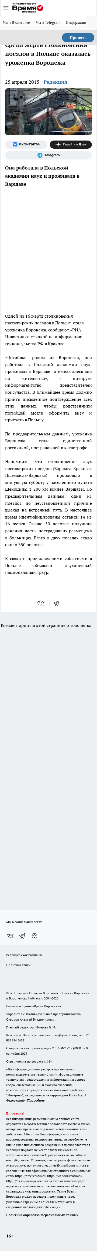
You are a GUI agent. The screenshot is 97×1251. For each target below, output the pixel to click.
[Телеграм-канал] (48, 155)
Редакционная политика (24, 955)
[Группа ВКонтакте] (26, 145)
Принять (78, 37)
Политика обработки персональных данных (42, 1215)
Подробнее (35, 1100)
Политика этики (18, 965)
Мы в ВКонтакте (16, 22)
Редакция (55, 82)
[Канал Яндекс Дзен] (71, 145)
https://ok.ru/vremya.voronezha (29, 1181)
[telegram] (58, 603)
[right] (91, 23)
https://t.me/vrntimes (30, 1176)
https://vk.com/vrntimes (64, 1176)
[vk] (41, 603)
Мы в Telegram (48, 22)
